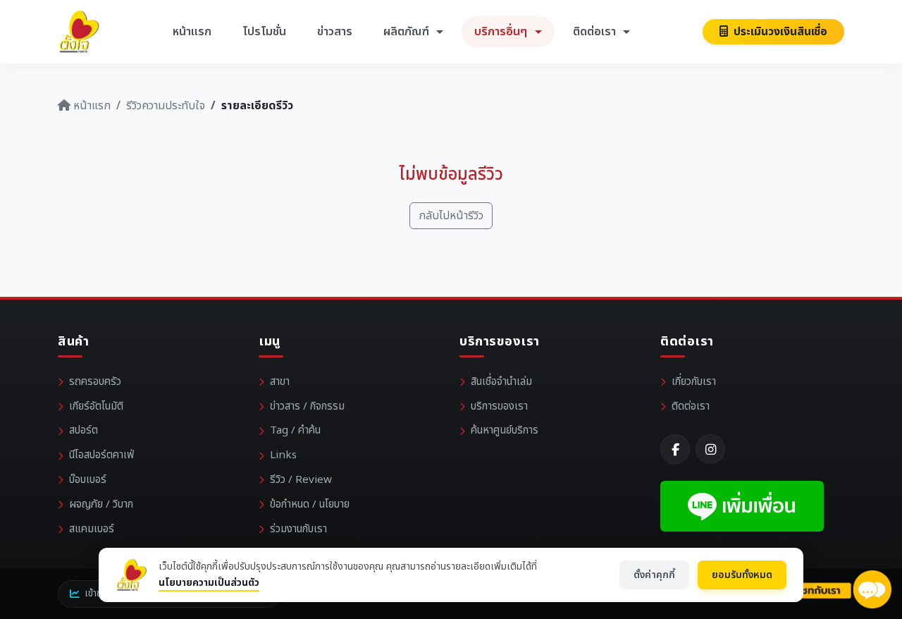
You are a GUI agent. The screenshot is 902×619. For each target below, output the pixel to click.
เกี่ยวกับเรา (694, 382)
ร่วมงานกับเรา (298, 529)
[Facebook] (675, 449)
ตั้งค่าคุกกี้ (654, 575)
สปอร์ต (83, 430)
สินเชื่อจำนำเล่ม (501, 382)
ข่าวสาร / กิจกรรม (307, 406)
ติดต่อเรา (691, 406)
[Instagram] (710, 449)
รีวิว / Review (301, 480)
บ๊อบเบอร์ (87, 480)
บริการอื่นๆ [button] (502, 31)
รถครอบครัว (95, 382)
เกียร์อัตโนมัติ (96, 406)
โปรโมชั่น (264, 31)
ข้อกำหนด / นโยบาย (310, 504)
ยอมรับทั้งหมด (742, 575)
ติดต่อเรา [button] (596, 31)
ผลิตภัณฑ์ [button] (407, 31)
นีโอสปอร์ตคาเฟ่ (101, 455)
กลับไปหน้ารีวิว (451, 215)
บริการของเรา (499, 406)
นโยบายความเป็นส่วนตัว (209, 582)
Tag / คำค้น (295, 430)
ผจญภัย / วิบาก (101, 504)
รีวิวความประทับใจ (165, 105)
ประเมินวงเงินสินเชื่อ (779, 31)
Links (283, 455)
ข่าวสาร (334, 31)
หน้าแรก (192, 31)
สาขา (280, 382)
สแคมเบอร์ (91, 529)
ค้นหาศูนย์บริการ (504, 430)
